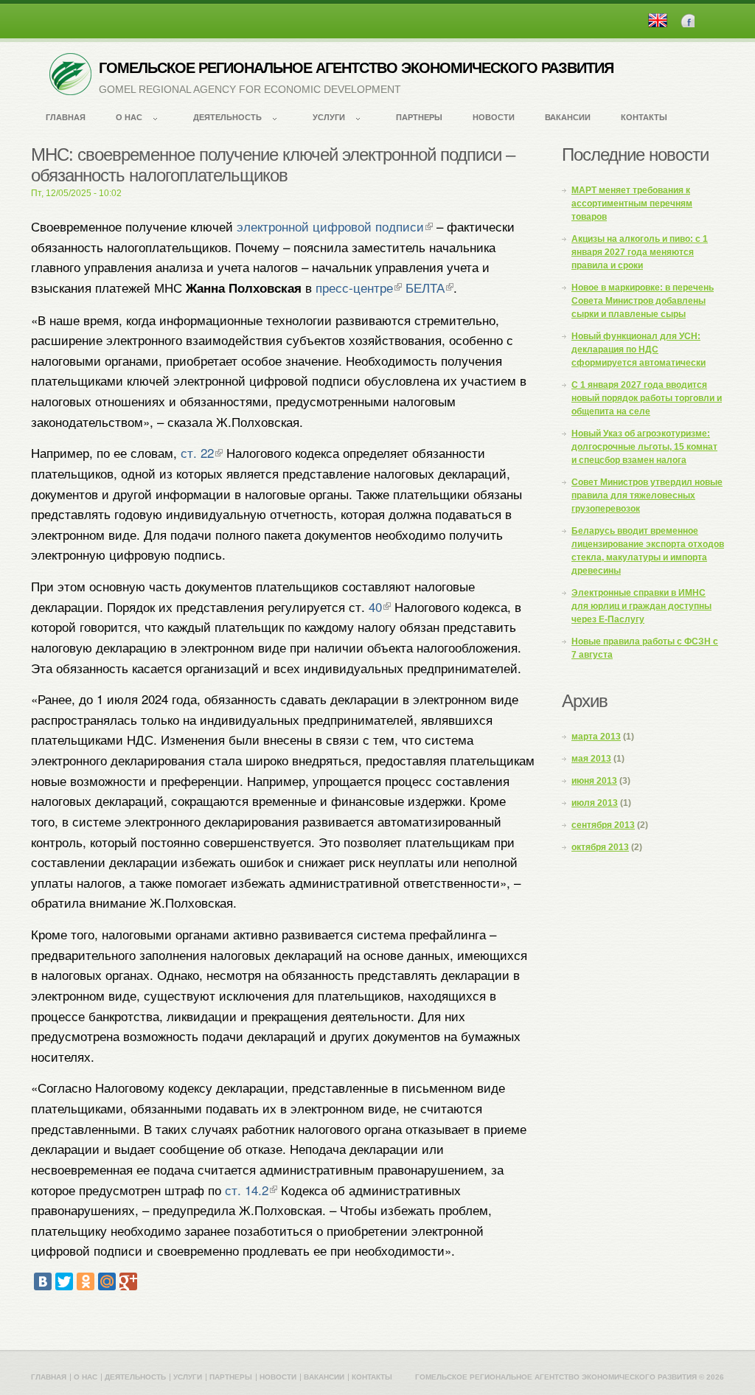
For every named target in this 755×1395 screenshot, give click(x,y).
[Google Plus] (128, 1281)
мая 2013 (591, 759)
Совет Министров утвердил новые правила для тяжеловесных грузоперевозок (647, 495)
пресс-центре (354, 287)
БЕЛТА (425, 287)
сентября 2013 (603, 825)
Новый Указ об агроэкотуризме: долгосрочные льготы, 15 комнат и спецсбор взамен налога (644, 446)
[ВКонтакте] (43, 1281)
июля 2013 (594, 803)
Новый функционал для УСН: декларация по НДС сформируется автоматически (638, 349)
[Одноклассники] (85, 1281)
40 (375, 606)
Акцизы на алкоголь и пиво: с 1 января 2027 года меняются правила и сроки (639, 252)
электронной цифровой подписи (330, 226)
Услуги (329, 117)
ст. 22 (197, 452)
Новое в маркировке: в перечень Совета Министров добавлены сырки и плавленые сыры (642, 300)
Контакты (644, 117)
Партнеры (419, 117)
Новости (494, 117)
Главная (66, 117)
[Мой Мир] (107, 1281)
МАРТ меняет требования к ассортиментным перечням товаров (631, 203)
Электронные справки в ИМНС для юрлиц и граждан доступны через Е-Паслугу (641, 606)
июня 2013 (594, 781)
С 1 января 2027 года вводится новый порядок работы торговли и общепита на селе (646, 398)
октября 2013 (600, 847)
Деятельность (227, 117)
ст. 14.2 (246, 1189)
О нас (129, 117)
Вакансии (568, 117)
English (657, 20)
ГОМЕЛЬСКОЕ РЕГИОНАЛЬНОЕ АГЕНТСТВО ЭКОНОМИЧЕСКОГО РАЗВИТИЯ (356, 68)
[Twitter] (64, 1281)
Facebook (688, 20)
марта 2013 (596, 736)
